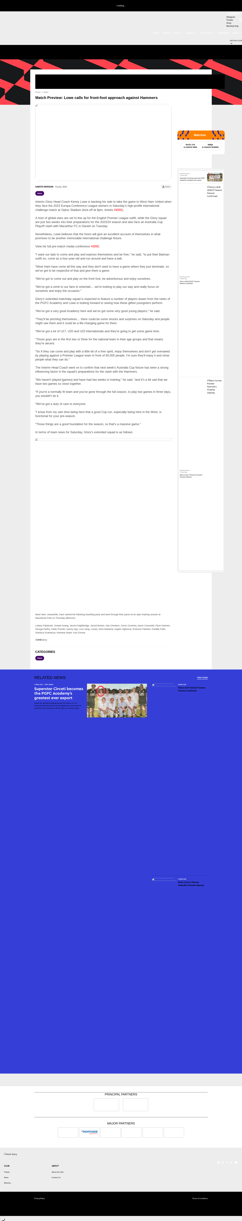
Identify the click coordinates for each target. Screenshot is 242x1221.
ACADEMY (189, 33)
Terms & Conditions (200, 1198)
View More (202, 677)
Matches (7, 1183)
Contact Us (56, 1177)
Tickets (7, 1172)
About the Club (58, 1172)
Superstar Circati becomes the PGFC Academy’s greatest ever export (58, 693)
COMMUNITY (205, 33)
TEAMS (176, 33)
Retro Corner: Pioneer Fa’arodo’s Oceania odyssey (191, 883)
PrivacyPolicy (39, 1198)
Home (38, 92)
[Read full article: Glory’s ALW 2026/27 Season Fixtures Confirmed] (214, 280)
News (46, 92)
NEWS (156, 33)
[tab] (190, 146)
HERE (118, 210)
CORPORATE (223, 33)
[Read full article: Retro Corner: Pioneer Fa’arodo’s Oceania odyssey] (214, 473)
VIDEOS (166, 33)
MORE (235, 33)
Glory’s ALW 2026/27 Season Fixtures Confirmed (191, 689)
